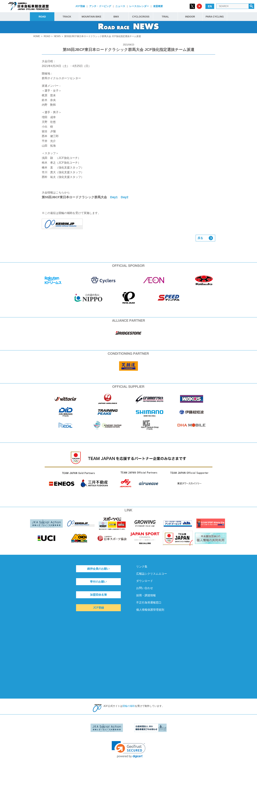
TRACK (67, 16)
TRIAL (165, 16)
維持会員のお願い (98, 568)
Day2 (124, 197)
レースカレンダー (139, 6)
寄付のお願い (98, 581)
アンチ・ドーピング (100, 6)
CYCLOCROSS (140, 16)
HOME (36, 36)
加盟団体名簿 (98, 594)
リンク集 (141, 566)
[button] (128, 749)
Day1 (114, 197)
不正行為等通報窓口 (148, 602)
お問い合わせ (144, 588)
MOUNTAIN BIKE (91, 16)
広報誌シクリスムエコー (151, 573)
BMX (116, 16)
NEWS (57, 36)
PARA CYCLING (215, 16)
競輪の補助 (129, 706)
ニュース (120, 6)
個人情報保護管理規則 (150, 609)
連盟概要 (158, 6)
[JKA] (128, 224)
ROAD (42, 16)
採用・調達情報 (146, 595)
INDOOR (190, 16)
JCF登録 (80, 6)
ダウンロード (144, 580)
